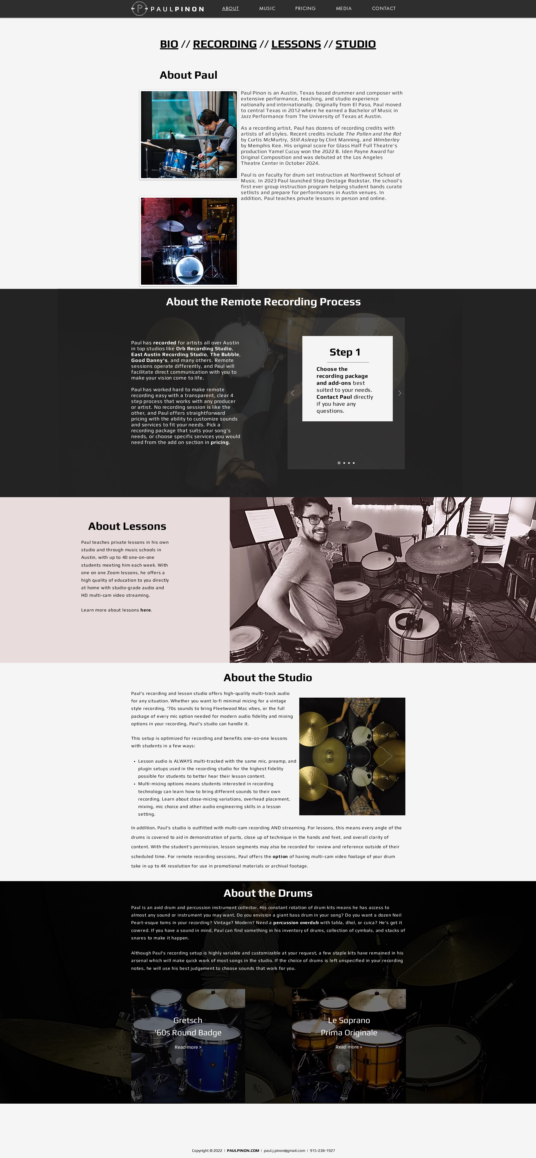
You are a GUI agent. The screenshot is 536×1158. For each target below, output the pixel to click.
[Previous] (292, 393)
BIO (169, 43)
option (280, 856)
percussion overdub (296, 922)
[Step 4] (354, 463)
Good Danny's (149, 360)
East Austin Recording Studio (169, 354)
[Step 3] (349, 463)
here (145, 610)
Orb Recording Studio (204, 348)
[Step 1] (339, 463)
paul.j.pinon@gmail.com (284, 1150)
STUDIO (356, 43)
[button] (344, 8)
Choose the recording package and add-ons (342, 376)
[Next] (399, 393)
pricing (220, 442)
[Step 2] (344, 463)
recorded (164, 342)
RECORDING (225, 43)
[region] (188, 1046)
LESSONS (296, 43)
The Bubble (224, 354)
